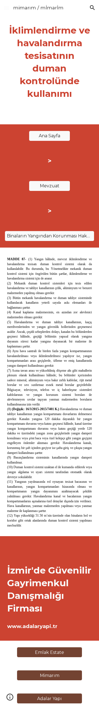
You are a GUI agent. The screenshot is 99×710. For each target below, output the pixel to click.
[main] (49, 62)
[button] (6, 7)
